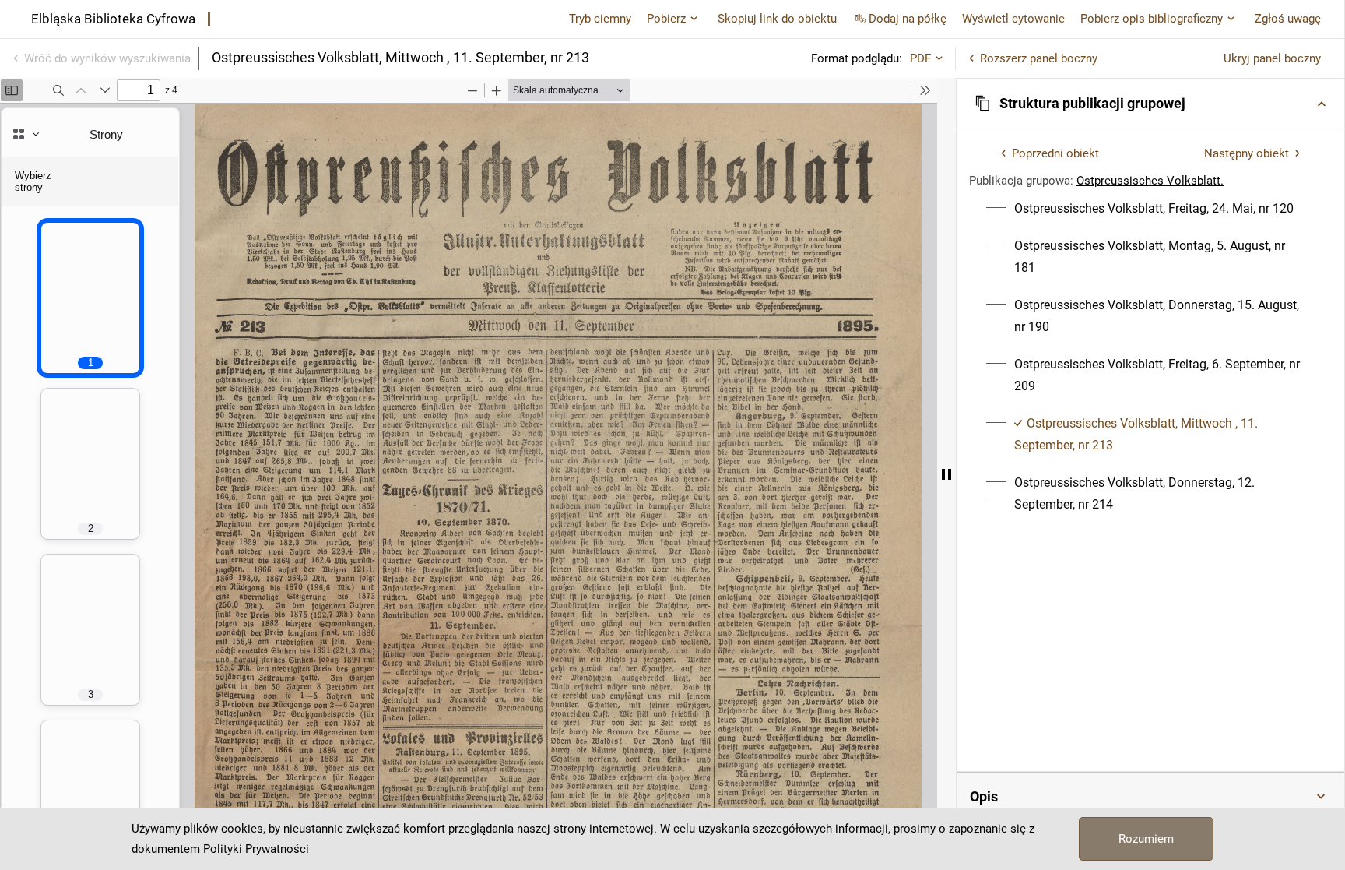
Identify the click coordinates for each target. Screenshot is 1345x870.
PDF (920, 58)
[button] (1150, 104)
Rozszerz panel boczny (1038, 58)
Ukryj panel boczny (1272, 58)
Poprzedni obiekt (1055, 153)
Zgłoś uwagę (1288, 19)
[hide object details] (946, 474)
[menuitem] (1154, 208)
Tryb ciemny (600, 19)
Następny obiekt (1246, 153)
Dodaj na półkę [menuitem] (907, 19)
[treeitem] (1150, 208)
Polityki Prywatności (256, 849)
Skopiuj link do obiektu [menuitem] (777, 19)
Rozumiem (1146, 839)
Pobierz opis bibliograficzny (1151, 19)
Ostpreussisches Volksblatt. (1150, 181)
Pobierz (666, 19)
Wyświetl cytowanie (1013, 19)
